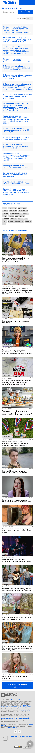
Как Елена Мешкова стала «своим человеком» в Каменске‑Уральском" (14, 472)
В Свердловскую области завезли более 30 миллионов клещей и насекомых (17, 96)
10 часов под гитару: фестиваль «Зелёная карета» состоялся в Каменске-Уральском (16, 589)
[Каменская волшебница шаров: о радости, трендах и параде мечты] (17, 603)
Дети (20, 218)
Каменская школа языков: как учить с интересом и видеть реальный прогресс (16, 501)
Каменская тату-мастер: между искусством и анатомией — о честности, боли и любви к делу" (17, 530)
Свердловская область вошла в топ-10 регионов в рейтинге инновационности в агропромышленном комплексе (17, 29)
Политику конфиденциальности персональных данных (15, 717)
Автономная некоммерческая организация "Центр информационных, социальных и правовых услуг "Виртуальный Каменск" (16, 707)
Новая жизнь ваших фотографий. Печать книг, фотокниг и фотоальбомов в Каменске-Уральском (16, 259)
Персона (6, 211)
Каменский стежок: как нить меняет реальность (14, 678)
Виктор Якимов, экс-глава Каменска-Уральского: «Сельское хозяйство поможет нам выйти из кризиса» (17, 191)
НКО (4, 224)
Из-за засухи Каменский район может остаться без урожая (16, 138)
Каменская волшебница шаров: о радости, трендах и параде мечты (16, 618)
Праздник (13, 218)
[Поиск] (21, 12)
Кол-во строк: (21, 18)
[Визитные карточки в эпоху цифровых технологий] (17, 307)
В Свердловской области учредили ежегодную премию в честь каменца (15, 146)
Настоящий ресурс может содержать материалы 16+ (21, 737)
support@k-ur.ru (12, 727)
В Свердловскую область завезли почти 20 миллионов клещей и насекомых (17, 77)
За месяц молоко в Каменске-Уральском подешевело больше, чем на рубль (16, 174)
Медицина (6, 218)
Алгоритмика (7, 405)
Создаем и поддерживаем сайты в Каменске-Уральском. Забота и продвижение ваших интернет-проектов (17, 351)
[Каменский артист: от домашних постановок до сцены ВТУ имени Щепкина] (17, 546)
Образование (13, 211)
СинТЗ (5, 208)
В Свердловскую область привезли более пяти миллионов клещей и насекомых (16, 68)
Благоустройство (23, 211)
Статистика (25, 213)
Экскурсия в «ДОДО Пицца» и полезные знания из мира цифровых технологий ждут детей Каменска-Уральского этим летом (17, 413)
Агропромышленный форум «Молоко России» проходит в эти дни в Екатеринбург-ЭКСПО (17, 39)
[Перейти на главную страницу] (9, 2)
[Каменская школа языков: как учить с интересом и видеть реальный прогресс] (17, 486)
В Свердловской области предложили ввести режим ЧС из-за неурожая (16, 130)
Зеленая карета (7, 583)
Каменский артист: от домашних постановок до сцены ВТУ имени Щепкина (16, 560)
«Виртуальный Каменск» (17, 700)
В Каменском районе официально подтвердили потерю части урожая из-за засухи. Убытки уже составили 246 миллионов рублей (17, 86)
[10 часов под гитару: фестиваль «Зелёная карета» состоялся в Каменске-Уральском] (17, 574)
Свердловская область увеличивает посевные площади (17, 60)
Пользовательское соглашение (11, 717)
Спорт (5, 216)
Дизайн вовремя (20, 216)
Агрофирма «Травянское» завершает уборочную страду (16, 167)
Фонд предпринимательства (16, 221)
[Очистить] (29, 12)
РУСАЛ (5, 221)
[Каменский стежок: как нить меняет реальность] (17, 663)
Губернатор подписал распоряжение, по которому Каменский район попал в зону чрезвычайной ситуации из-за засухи (16, 119)
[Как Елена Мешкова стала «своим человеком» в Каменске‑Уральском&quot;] (17, 457)
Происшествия (22, 208)
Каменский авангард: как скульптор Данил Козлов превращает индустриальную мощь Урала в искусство (17, 648)
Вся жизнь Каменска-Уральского (17, 685)
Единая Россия (13, 208)
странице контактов (24, 710)
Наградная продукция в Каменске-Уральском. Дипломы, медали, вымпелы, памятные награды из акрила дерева (16, 443)
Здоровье (11, 216)
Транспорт (6, 213)
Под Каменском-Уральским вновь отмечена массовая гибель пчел (17, 183)
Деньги (25, 218)
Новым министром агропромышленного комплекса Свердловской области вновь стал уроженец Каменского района (16, 156)
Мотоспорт (28, 221)
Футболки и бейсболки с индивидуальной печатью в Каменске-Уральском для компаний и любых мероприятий (16, 382)
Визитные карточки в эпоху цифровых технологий (15, 322)
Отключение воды (15, 213)
